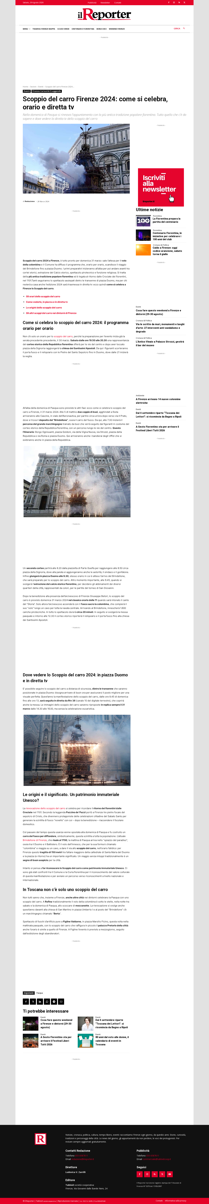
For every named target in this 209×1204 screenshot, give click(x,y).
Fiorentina (157, 216)
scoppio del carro (63, 336)
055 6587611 (81, 1155)
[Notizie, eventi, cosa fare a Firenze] (104, 14)
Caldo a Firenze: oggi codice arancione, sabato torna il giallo (167, 251)
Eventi (40, 86)
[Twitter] (184, 2)
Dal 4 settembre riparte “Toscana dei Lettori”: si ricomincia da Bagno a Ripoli (111, 1024)
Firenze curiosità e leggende (46, 91)
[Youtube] (170, 1174)
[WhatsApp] (47, 1002)
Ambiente (140, 396)
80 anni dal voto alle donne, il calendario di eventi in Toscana (112, 1041)
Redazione (30, 201)
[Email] (61, 1002)
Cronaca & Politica (161, 245)
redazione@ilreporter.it (82, 1159)
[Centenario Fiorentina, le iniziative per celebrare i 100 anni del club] (143, 235)
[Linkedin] (40, 1002)
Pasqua (40, 993)
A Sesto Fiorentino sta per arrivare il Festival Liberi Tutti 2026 (56, 1041)
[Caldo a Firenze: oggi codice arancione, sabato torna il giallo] (143, 249)
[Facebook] (169, 2)
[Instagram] (174, 2)
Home (25, 86)
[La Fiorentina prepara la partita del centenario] (143, 220)
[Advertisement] (104, 60)
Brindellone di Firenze (35, 840)
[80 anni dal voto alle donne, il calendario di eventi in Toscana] (85, 1041)
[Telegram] (54, 1002)
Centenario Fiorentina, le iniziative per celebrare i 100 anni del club (167, 236)
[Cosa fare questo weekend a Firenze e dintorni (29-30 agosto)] (30, 1024)
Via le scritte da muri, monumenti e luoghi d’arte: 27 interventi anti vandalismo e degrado (160, 328)
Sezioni (33, 86)
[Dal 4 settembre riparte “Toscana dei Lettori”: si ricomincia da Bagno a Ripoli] (85, 1024)
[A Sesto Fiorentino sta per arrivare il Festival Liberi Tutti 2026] (30, 1041)
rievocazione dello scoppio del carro (45, 808)
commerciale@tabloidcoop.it (157, 1159)
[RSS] (179, 2)
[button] (180, 28)
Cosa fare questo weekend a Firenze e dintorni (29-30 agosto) (56, 1024)
